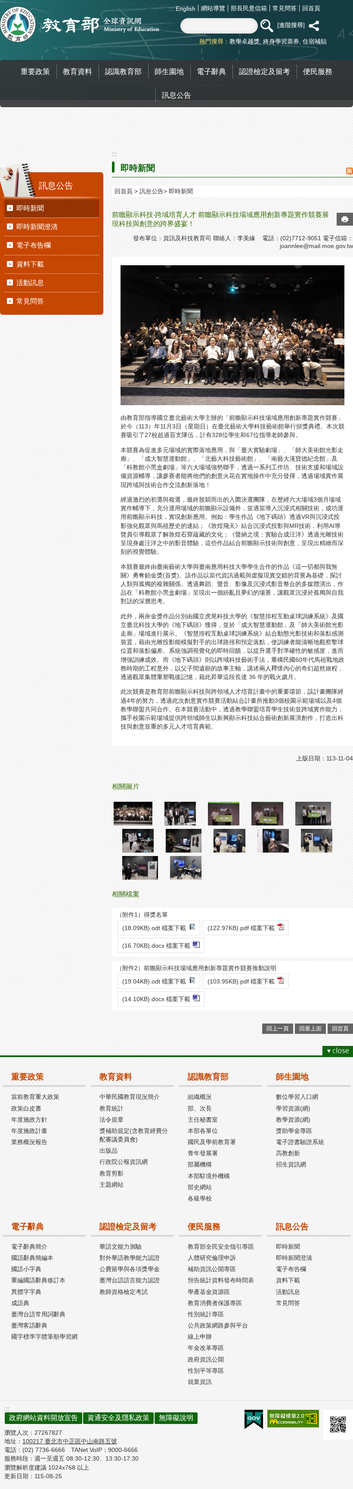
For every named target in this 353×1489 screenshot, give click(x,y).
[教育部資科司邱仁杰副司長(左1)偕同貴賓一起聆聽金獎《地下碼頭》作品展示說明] (180, 813)
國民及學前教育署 (212, 1141)
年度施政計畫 (29, 1130)
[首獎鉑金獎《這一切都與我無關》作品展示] (183, 840)
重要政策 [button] (35, 71)
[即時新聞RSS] (349, 172)
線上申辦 (200, 1336)
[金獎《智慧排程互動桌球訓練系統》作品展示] (138, 840)
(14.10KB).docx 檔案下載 (156, 999)
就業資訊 (200, 1381)
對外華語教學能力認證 (129, 1257)
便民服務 (204, 1226)
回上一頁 (277, 1028)
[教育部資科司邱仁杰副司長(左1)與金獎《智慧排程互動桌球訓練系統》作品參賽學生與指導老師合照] (313, 813)
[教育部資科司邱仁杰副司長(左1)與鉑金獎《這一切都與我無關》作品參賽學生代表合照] (223, 813)
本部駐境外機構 (209, 1176)
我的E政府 (254, 1420)
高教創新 (288, 1153)
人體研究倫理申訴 (212, 1257)
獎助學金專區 (294, 1130)
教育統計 (111, 1108)
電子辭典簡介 (29, 1246)
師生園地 (292, 1076)
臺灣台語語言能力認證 (129, 1280)
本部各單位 (203, 1130)
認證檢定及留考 (128, 1226)
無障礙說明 (176, 1417)
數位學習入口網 (297, 1096)
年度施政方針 (29, 1119)
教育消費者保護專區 (215, 1303)
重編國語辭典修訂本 (38, 1280)
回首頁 (311, 8)
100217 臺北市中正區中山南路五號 (69, 1441)
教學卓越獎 (244, 41)
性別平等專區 (206, 1370)
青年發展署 (203, 1153)
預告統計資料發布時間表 (221, 1280)
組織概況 (200, 1096)
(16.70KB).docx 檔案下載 (156, 945)
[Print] (345, 219)
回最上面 (310, 1028)
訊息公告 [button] (176, 95)
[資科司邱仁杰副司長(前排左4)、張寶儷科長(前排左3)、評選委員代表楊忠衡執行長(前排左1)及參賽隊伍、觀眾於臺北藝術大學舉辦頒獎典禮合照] (133, 813)
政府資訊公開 (206, 1359)
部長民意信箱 (249, 8)
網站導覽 (213, 8)
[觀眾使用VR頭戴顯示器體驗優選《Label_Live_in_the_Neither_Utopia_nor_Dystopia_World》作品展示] (140, 867)
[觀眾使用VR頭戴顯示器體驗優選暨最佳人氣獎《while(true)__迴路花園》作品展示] (185, 867)
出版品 (108, 1150)
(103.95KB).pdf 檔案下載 (241, 981)
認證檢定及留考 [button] (264, 71)
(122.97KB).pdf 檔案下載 (241, 927)
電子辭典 (27, 1226)
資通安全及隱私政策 (118, 1417)
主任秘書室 (203, 1119)
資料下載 (30, 264)
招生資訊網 (291, 1164)
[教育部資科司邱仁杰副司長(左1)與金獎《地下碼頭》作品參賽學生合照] (267, 813)
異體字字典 (26, 1291)
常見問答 (284, 8)
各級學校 (200, 1198)
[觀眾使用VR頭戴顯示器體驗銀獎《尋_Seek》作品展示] (316, 840)
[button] (266, 25)
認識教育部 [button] (123, 71)
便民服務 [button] (317, 71)
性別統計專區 (206, 1314)
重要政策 (27, 1076)
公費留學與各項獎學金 (129, 1269)
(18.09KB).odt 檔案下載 (154, 927)
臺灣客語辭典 (29, 1325)
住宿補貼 (315, 41)
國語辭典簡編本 (32, 1257)
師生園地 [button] (169, 71)
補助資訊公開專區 (212, 1269)
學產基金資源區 (209, 1291)
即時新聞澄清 (37, 226)
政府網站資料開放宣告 (43, 1417)
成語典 (20, 1303)
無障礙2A (293, 1418)
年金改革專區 (206, 1347)
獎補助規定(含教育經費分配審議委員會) (133, 1135)
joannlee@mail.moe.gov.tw (316, 245)
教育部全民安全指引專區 (221, 1246)
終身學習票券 (281, 41)
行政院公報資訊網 (123, 1161)
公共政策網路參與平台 (218, 1325)
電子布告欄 (33, 245)
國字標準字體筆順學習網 (44, 1336)
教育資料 (115, 1076)
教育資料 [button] (77, 71)
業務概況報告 (29, 1141)
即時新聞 (30, 208)
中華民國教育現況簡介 (129, 1096)
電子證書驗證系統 (300, 1141)
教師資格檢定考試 (123, 1291)
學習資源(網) (293, 1108)
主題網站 (111, 1184)
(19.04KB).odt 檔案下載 (154, 981)
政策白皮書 (26, 1108)
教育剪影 (111, 1173)
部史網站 (200, 1187)
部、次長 (200, 1108)
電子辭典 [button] (211, 71)
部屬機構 (200, 1164)
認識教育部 (208, 1076)
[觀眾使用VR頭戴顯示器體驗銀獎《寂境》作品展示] (273, 840)
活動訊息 (30, 282)
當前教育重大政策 (35, 1096)
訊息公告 (151, 191)
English (184, 8)
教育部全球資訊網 (79, 24)
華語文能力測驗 (120, 1246)
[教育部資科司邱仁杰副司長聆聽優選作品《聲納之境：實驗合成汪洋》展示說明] (229, 840)
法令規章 (111, 1119)
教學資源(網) (293, 1119)
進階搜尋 (291, 25)
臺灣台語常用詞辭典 (38, 1314)
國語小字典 (26, 1269)
